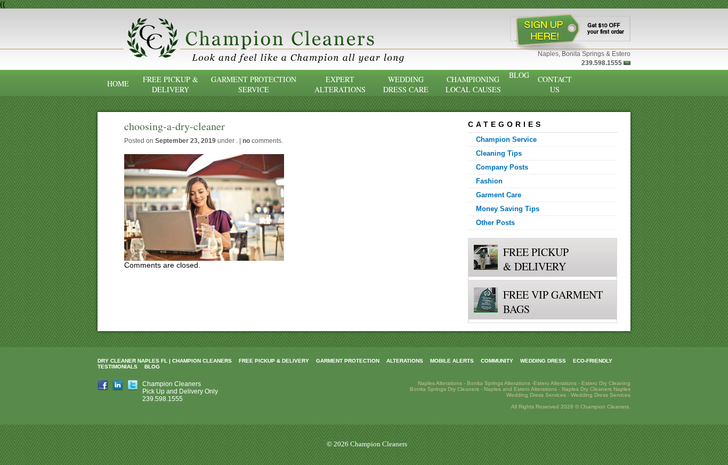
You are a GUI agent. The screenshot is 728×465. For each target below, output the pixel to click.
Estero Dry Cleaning (605, 383)
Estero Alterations (555, 383)
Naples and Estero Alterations (520, 389)
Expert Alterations (340, 84)
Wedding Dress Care (405, 84)
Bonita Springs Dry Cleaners (444, 389)
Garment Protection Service (253, 84)
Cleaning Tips (499, 153)
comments (261, 141)
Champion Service (506, 139)
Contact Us (555, 84)
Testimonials (117, 367)
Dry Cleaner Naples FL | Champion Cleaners (165, 361)
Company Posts (502, 167)
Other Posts (495, 223)
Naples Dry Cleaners (587, 389)
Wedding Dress (543, 361)
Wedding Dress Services (600, 395)
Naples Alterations (440, 383)
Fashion (489, 181)
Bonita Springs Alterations (498, 383)
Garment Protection (347, 361)
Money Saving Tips (507, 209)
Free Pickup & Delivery (170, 84)
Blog (519, 75)
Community (497, 361)
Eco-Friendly (592, 361)
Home (118, 83)
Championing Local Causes (473, 84)
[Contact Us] (627, 63)
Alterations (404, 361)
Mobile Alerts (452, 361)
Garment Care (498, 195)
